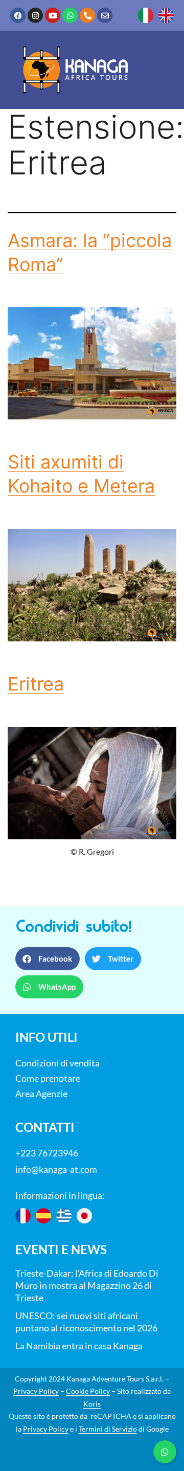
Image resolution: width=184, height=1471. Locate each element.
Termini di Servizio (108, 1428)
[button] (47, 958)
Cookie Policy (88, 1391)
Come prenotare (47, 1078)
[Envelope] (104, 15)
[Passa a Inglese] (166, 15)
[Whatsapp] (70, 15)
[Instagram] (35, 15)
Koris (92, 1403)
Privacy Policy (36, 1391)
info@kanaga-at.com (56, 1169)
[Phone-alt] (87, 15)
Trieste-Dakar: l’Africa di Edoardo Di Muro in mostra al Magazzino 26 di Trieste (86, 1285)
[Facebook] (18, 15)
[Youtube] (52, 15)
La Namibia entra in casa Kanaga (79, 1345)
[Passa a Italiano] (145, 15)
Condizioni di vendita (57, 1062)
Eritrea (36, 684)
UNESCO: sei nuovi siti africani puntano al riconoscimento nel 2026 (86, 1321)
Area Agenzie (41, 1093)
